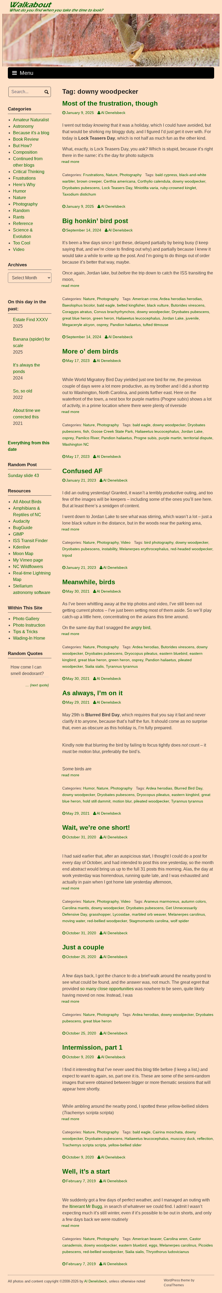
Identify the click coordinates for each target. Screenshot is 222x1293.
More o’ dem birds (90, 351)
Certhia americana (119, 181)
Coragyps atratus (77, 312)
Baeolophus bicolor (78, 305)
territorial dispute (198, 438)
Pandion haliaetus (125, 325)
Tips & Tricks (25, 631)
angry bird (140, 627)
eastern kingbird (185, 795)
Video (125, 542)
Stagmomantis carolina (148, 921)
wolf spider (180, 921)
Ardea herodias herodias (180, 299)
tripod (67, 555)
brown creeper (89, 181)
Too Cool (21, 243)
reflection (205, 1139)
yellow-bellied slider (125, 1145)
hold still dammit (96, 801)
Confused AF (82, 471)
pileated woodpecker (151, 801)
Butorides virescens (187, 305)
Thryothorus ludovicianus (167, 1252)
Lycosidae (121, 914)
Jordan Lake (173, 318)
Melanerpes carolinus (186, 914)
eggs (153, 1245)
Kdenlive (21, 547)
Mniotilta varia (146, 188)
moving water (73, 921)
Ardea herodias (145, 647)
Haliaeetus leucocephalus (138, 318)
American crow (145, 299)
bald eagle (106, 305)
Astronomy (23, 126)
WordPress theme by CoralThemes (179, 1282)
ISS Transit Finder (30, 540)
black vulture (158, 305)
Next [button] (213, 39)
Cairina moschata (168, 1132)
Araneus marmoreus (161, 901)
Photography (131, 175)
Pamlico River (87, 438)
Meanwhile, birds (88, 582)
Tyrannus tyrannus (122, 666)
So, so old (22, 391)
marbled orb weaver (149, 914)
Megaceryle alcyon (78, 325)
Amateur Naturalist (31, 119)
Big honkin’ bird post (95, 220)
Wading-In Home (29, 638)
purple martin (170, 438)
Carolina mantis (75, 908)
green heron (103, 318)
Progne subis (145, 438)
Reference (23, 223)
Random (21, 210)
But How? (22, 145)
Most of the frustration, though (110, 103)
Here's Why (24, 184)
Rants (18, 217)
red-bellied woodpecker (107, 921)
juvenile (192, 318)
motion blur (122, 801)
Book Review (26, 139)
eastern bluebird (173, 653)
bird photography (158, 542)
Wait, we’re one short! (96, 827)
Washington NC (75, 444)
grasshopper (99, 914)
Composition (25, 152)
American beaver (146, 1239)
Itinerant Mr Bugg (85, 1206)
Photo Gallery (26, 618)
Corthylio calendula (154, 181)
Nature (111, 175)
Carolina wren (175, 1239)
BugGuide (22, 527)
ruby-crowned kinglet (178, 188)
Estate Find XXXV (30, 319)
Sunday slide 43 (23, 475)
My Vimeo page (28, 560)
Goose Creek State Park (112, 431)
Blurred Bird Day (188, 788)
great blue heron (76, 318)
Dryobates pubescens (81, 188)
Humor (88, 788)
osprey (102, 325)
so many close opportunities (107, 988)
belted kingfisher (131, 305)
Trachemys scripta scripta (84, 1145)
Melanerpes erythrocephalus (143, 549)
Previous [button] (9, 39)
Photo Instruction (29, 625)
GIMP (18, 534)
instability (109, 549)
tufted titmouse (155, 325)
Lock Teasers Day (117, 188)
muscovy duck (183, 1139)
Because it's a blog (31, 132)
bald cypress (166, 175)
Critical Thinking (28, 171)
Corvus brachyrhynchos (114, 312)
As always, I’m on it (92, 693)
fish (86, 431)
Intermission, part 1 (92, 1047)
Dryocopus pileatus (141, 653)
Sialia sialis (94, 666)
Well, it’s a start (86, 1171)
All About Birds (27, 501)
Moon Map (23, 553)
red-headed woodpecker (191, 549)
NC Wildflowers (28, 566)
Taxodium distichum (79, 194)
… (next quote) (37, 685)
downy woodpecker (188, 181)
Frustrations (93, 175)
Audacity (21, 521)
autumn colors (193, 901)
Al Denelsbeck (113, 113)
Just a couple (83, 947)
